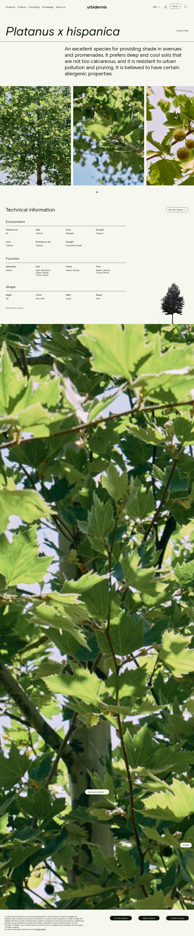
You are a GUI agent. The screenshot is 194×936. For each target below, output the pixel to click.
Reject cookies (149, 918)
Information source (14, 308)
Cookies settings (177, 918)
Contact (185, 845)
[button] (182, 135)
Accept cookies (120, 918)
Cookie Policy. (40, 929)
